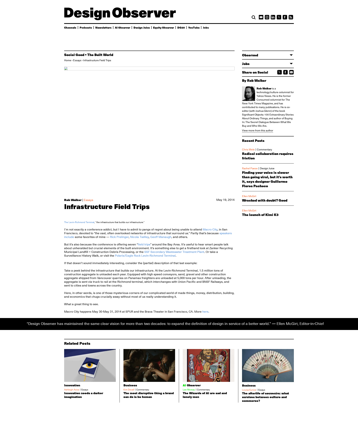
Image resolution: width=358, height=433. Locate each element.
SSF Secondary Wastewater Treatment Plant (174, 252)
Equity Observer (163, 27)
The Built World (100, 54)
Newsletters (103, 27)
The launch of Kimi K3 (260, 214)
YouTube (194, 27)
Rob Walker (72, 200)
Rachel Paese (250, 168)
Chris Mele (248, 149)
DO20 (181, 27)
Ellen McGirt (249, 196)
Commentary (264, 149)
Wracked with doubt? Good (264, 200)
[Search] (253, 17)
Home (67, 60)
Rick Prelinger (119, 237)
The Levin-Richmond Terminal (79, 222)
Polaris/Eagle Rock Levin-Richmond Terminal (145, 256)
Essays (77, 60)
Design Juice (142, 27)
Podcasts (86, 27)
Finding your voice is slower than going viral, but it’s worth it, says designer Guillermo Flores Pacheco (267, 179)
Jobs (206, 27)
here (205, 312)
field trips (144, 244)
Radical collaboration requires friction (267, 155)
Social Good (74, 54)
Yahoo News (264, 96)
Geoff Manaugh (160, 237)
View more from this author (257, 130)
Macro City (210, 229)
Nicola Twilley (139, 237)
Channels (70, 27)
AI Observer (122, 27)
